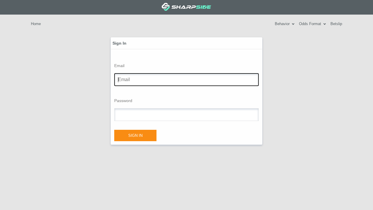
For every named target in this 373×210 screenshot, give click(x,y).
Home (36, 24)
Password (123, 100)
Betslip (336, 24)
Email (119, 65)
